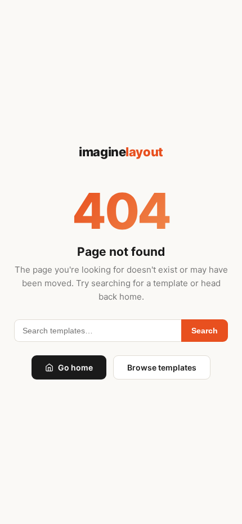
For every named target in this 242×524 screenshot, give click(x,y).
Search (204, 330)
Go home (75, 367)
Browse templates (161, 367)
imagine (121, 151)
